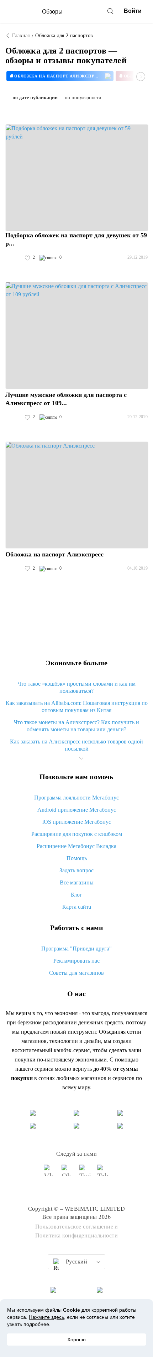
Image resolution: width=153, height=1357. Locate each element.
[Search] (110, 11)
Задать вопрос (76, 870)
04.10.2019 (137, 568)
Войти (133, 11)
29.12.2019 (137, 257)
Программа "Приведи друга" (76, 948)
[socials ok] (67, 1173)
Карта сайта (76, 907)
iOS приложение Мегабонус (76, 822)
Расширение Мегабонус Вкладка (76, 846)
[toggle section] (81, 758)
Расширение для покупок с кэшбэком (76, 834)
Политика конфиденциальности (76, 1235)
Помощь (77, 858)
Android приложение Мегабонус (76, 810)
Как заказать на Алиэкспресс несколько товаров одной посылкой (76, 745)
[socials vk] (50, 1173)
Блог (76, 895)
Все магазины (77, 882)
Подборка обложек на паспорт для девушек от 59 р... (76, 239)
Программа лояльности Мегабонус (76, 797)
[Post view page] (76, 177)
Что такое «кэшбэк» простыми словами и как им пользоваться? (76, 687)
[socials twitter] (85, 1173)
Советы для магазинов (76, 973)
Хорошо (76, 1339)
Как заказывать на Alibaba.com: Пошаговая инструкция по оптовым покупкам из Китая (77, 706)
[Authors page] (12, 257)
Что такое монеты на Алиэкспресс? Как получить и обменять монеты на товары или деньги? (76, 725)
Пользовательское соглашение (74, 1227)
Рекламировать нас (76, 961)
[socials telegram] (103, 1173)
